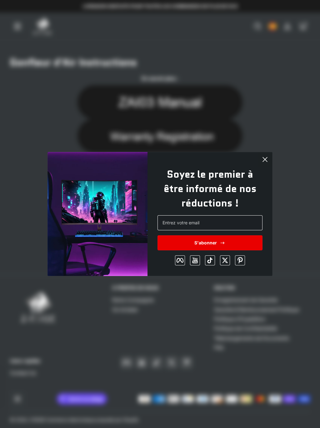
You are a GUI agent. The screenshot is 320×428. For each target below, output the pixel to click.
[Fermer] (265, 159)
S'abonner (205, 242)
